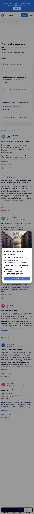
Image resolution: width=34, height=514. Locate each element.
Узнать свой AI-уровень (17, 278)
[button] (29, 233)
